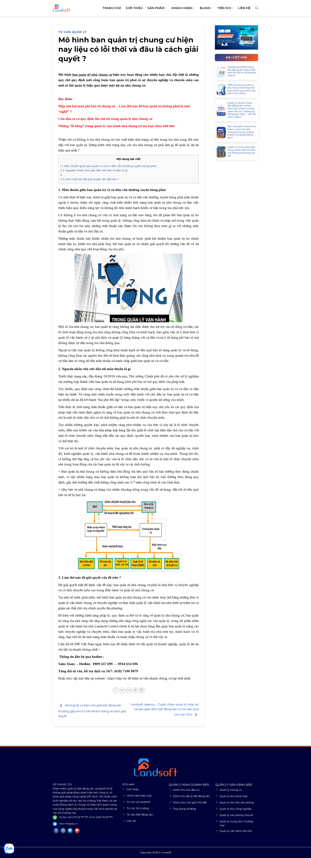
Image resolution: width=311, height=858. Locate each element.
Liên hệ (244, 8)
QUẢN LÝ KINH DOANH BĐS (189, 784)
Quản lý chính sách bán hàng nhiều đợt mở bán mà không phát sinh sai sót (241, 151)
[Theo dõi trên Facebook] (56, 830)
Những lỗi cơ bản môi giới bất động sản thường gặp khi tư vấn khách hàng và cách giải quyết (92, 711)
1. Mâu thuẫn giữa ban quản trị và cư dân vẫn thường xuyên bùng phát (108, 166)
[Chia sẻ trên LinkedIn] (142, 690)
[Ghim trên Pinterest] (135, 690)
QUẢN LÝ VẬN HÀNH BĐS (233, 784)
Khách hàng (182, 8)
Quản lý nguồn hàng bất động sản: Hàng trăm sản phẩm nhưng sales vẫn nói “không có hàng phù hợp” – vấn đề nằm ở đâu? (241, 110)
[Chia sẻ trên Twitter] (122, 690)
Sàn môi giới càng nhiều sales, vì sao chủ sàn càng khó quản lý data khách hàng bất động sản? (241, 132)
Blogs (205, 8)
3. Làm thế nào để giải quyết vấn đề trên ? (89, 179)
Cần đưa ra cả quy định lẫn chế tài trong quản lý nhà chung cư (105, 119)
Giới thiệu (134, 8)
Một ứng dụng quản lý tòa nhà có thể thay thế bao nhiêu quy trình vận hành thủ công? (241, 89)
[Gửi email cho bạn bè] (129, 690)
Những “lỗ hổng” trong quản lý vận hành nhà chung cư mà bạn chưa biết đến (116, 126)
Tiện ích (224, 8)
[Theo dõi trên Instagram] (63, 830)
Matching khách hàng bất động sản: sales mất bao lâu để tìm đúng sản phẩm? (241, 71)
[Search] (256, 8)
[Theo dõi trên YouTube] (77, 830)
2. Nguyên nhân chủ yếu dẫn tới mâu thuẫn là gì (93, 170)
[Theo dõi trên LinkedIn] (70, 830)
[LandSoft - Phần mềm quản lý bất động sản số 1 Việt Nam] (71, 8)
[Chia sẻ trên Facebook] (116, 690)
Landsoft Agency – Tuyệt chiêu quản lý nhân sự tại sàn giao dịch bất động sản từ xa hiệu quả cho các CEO (165, 709)
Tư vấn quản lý (72, 32)
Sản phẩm (155, 8)
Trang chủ (112, 8)
